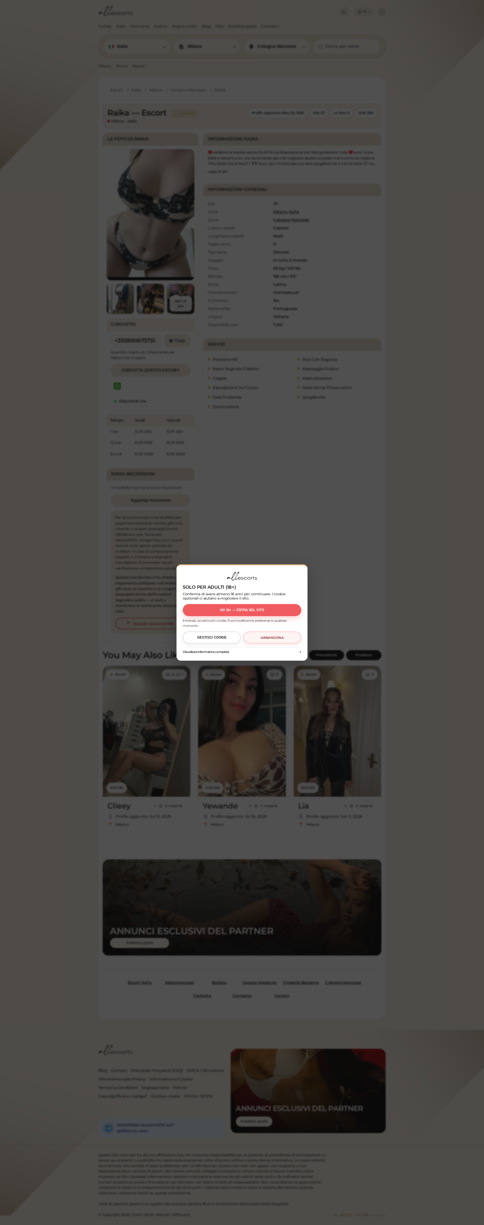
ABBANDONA (272, 638)
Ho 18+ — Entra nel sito (242, 610)
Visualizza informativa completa (206, 652)
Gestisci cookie (212, 637)
